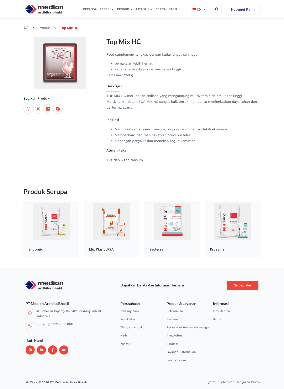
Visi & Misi (127, 319)
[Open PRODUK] (131, 9)
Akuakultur (174, 335)
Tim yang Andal (131, 327)
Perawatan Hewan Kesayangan (188, 327)
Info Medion (221, 311)
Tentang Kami (130, 311)
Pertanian (173, 319)
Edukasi (172, 343)
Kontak (125, 343)
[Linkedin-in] (41, 350)
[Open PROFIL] (112, 9)
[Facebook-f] (52, 350)
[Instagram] (30, 350)
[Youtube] (63, 350)
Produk (44, 28)
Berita (217, 319)
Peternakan (175, 311)
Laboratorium (176, 360)
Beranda (26, 27)
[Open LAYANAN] (151, 9)
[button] (28, 109)
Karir (123, 335)
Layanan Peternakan (181, 352)
